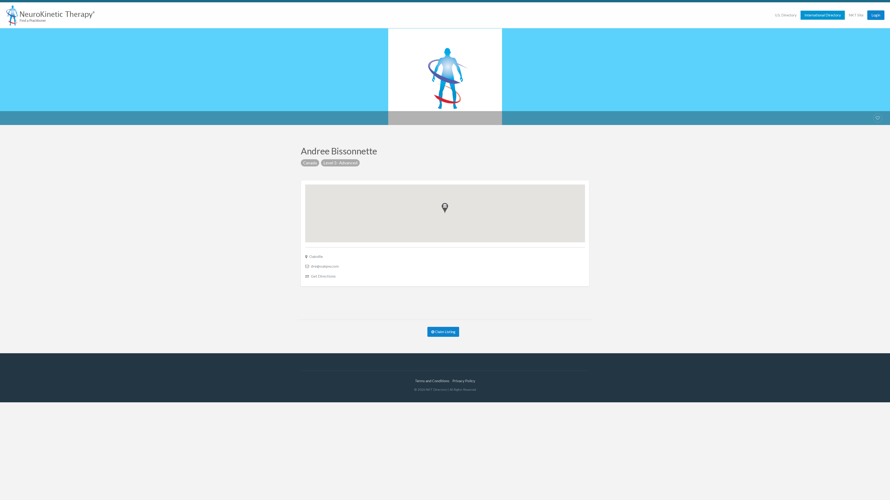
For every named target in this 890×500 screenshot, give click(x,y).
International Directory (822, 15)
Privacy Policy (463, 380)
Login (875, 15)
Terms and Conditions (432, 380)
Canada (310, 162)
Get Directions (323, 276)
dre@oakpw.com (325, 266)
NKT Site (856, 15)
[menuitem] (786, 15)
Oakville (316, 256)
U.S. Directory (786, 15)
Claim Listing (444, 332)
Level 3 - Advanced (340, 162)
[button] (445, 208)
